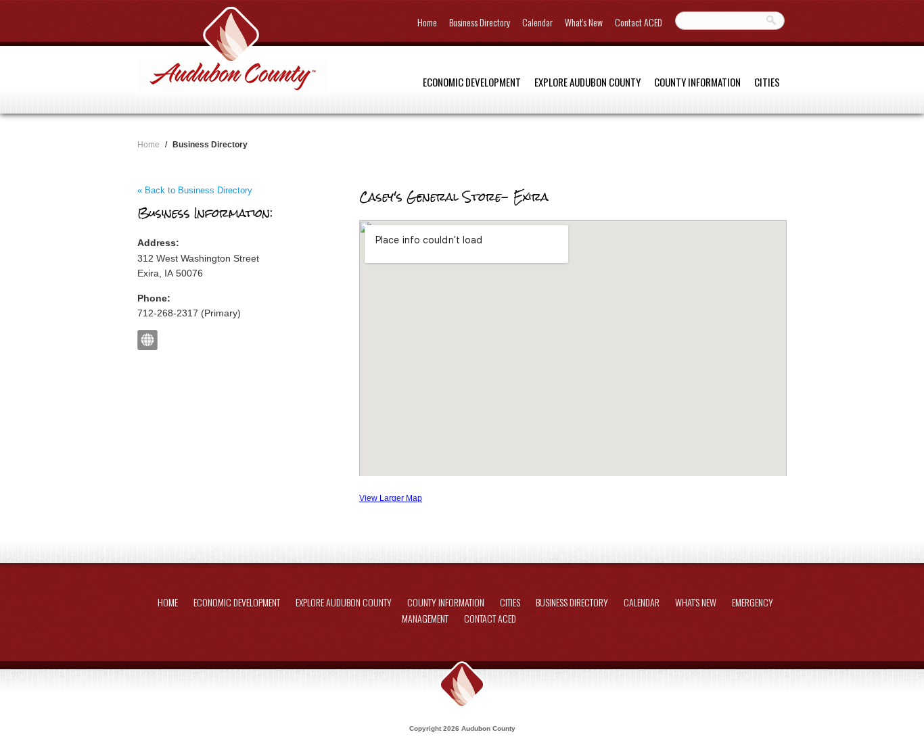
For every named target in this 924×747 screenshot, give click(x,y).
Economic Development (472, 81)
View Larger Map (390, 497)
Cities (767, 81)
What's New (584, 22)
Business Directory (479, 22)
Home (427, 22)
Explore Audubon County (587, 81)
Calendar (537, 22)
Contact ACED (638, 22)
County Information (697, 81)
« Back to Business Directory (194, 190)
